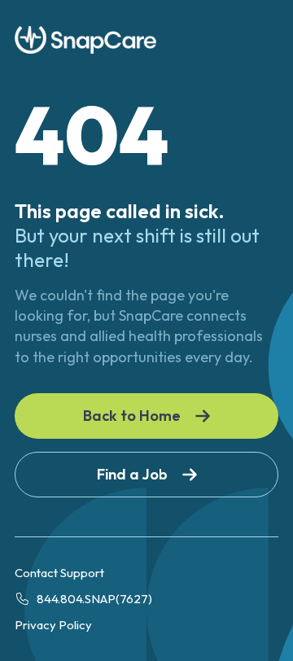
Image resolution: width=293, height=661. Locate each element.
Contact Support (59, 572)
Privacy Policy (53, 625)
